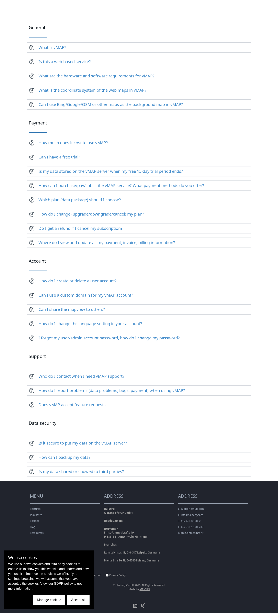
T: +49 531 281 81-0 (189, 521)
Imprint (96, 575)
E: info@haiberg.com (190, 515)
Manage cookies (49, 600)
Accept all (78, 600)
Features (35, 509)
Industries (36, 515)
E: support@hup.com (191, 509)
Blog (32, 527)
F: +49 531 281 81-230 (190, 527)
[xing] (143, 606)
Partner (34, 521)
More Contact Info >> (191, 533)
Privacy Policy (117, 575)
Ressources (37, 533)
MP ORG (145, 589)
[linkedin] (135, 605)
